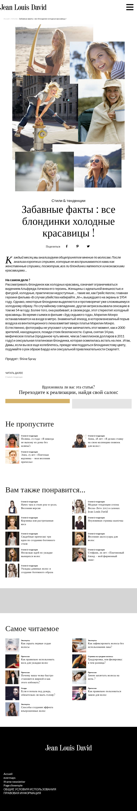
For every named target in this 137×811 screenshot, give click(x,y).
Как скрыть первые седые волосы (36, 645)
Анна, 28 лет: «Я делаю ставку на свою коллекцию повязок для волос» (105, 442)
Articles (14, 19)
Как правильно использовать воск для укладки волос (37, 661)
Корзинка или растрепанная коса (37, 522)
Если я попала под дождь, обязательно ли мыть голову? (38, 692)
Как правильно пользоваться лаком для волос (104, 692)
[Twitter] (88, 246)
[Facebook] (67, 246)
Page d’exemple (13, 785)
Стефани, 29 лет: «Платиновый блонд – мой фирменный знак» (106, 556)
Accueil (7, 19)
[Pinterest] (77, 246)
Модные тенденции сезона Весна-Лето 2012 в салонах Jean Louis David (104, 508)
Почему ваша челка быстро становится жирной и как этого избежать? (37, 679)
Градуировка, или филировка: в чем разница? (105, 661)
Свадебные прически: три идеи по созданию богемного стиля (38, 540)
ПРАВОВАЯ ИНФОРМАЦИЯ (22, 793)
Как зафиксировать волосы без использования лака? (106, 645)
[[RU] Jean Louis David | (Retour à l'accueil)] (23, 7)
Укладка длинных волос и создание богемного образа (37, 570)
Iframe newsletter (14, 781)
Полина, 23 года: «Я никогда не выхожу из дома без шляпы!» (37, 442)
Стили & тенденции (13, 377)
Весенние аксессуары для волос (103, 538)
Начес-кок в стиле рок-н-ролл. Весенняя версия (39, 506)
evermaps (10, 777)
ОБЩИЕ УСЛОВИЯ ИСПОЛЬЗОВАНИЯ (30, 789)
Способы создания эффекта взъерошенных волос (37, 708)
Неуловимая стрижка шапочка (105, 520)
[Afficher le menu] (130, 7)
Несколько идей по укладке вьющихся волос (37, 554)
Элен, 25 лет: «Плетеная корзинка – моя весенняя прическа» (35, 458)
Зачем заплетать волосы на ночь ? (103, 677)
